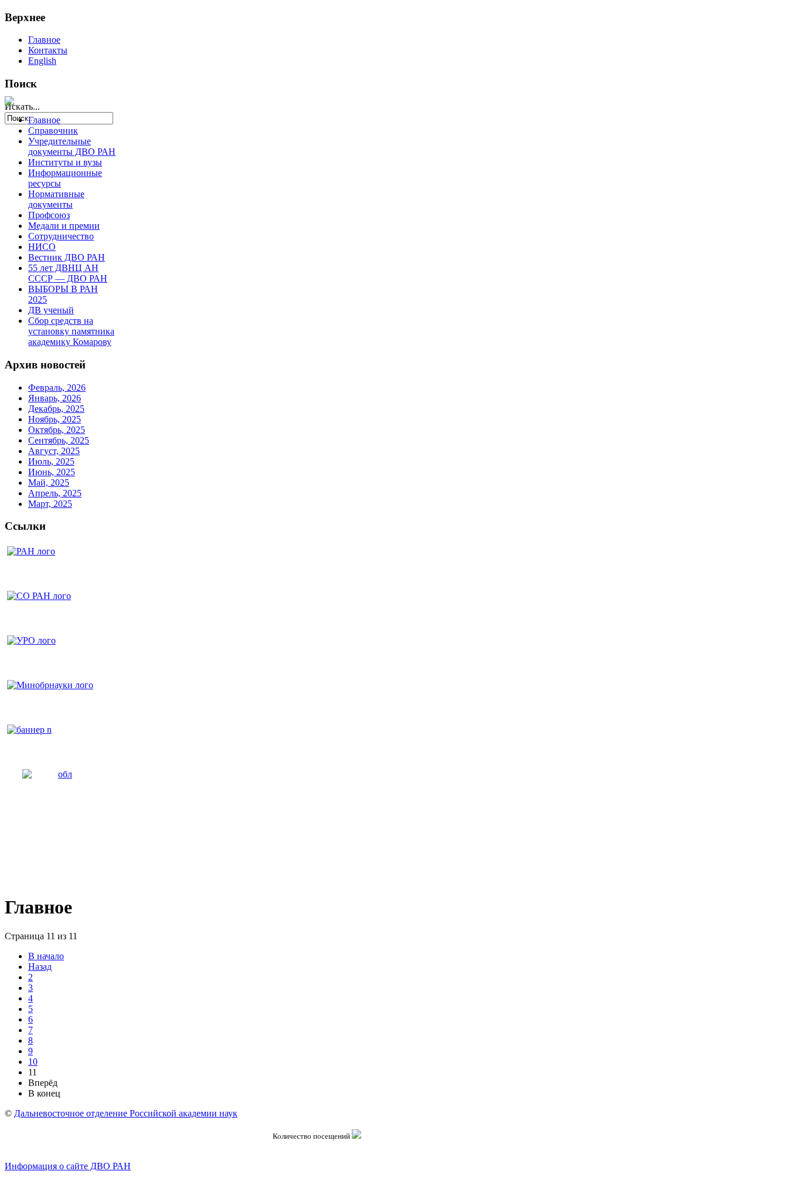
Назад (40, 967)
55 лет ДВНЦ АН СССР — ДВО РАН (67, 273)
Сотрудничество (61, 236)
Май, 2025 (48, 483)
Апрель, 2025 (55, 493)
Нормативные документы (56, 199)
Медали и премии (64, 226)
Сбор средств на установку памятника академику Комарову (71, 331)
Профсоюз (49, 215)
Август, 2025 (54, 451)
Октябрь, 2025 (56, 430)
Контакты (47, 50)
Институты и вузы (65, 162)
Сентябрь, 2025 (58, 440)
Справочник (53, 131)
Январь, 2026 (54, 398)
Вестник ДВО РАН (66, 257)
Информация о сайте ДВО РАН (68, 1166)
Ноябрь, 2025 (54, 419)
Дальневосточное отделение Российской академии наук (125, 1113)
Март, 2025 (50, 504)
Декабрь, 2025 (56, 409)
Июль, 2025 (51, 461)
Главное (44, 40)
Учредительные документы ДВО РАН (72, 146)
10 (33, 1062)
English (42, 61)
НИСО (42, 247)
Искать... (22, 106)
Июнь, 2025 (51, 472)
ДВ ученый (51, 310)
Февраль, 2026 (57, 387)
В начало (46, 956)
